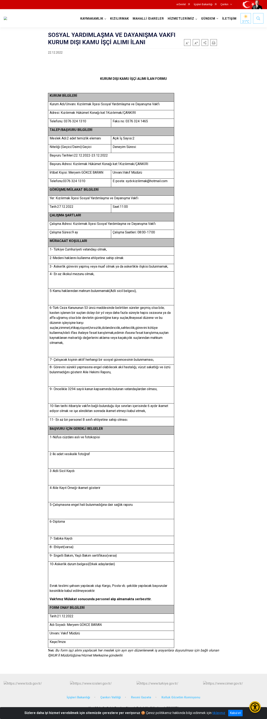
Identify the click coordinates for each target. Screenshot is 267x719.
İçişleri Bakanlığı (203, 4)
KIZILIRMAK (119, 18)
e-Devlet (181, 4)
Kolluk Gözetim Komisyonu (180, 697)
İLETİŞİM (229, 18)
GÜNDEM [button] (208, 18)
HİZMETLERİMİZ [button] (181, 18)
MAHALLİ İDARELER (148, 18)
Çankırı (224, 4)
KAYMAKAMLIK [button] (91, 18)
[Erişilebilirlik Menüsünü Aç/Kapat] (255, 707)
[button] (205, 42)
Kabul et (235, 713)
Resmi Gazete (141, 697)
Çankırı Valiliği (110, 697)
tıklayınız (218, 713)
